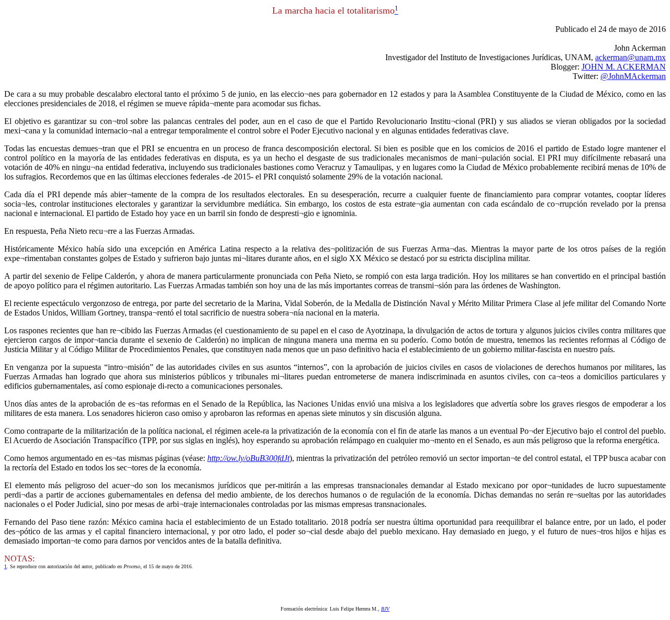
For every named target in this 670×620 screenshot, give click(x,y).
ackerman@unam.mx (630, 57)
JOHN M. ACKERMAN (624, 66)
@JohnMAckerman (633, 76)
